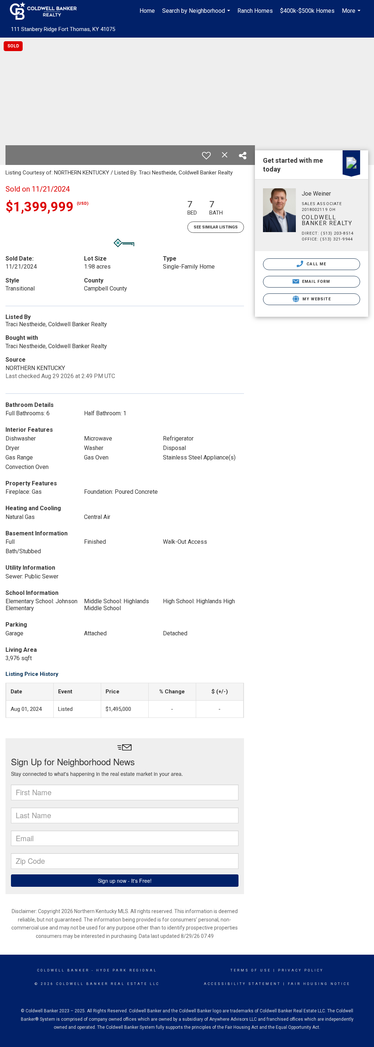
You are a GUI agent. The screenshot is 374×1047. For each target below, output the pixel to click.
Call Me (315, 264)
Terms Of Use (250, 970)
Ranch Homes (255, 10)
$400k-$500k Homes (307, 10)
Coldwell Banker (63, 970)
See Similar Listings (216, 227)
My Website (316, 299)
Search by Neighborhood (197, 14)
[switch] (206, 155)
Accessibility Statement (242, 984)
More (352, 14)
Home (147, 10)
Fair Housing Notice (319, 984)
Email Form (315, 281)
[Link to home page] (47, 11)
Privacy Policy (301, 970)
